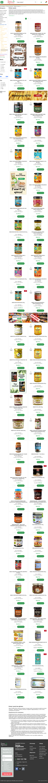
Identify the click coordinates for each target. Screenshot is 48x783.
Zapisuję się (36, 404)
